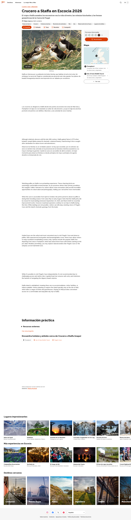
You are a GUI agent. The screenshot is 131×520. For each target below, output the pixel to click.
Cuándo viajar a (29, 7)
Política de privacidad (73, 516)
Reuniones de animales (59, 24)
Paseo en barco (26, 24)
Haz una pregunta (27, 331)
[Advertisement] (51, 91)
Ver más (97, 81)
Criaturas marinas (45, 24)
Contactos (52, 516)
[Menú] (126, 2)
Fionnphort (28, 340)
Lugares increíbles (99, 24)
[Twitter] (58, 512)
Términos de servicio (85, 516)
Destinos (10, 2)
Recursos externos (31, 326)
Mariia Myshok (32, 388)
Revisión (56, 27)
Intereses (18, 2)
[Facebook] (53, 512)
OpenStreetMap (100, 63)
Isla (74, 24)
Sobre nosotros (44, 516)
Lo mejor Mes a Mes (30, 2)
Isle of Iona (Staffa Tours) (42, 340)
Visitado (37, 27)
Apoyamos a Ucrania (61, 516)
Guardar (27, 27)
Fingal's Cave (58, 340)
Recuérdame (98, 39)
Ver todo (28, 66)
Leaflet (94, 63)
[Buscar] (120, 2)
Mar (70, 24)
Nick (53, 71)
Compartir (67, 27)
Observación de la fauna (84, 24)
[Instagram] (47, 512)
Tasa (47, 27)
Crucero (36, 24)
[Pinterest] (64, 512)
